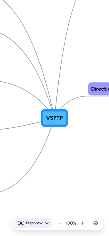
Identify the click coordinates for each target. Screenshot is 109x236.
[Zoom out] (59, 223)
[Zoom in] (83, 223)
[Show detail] (95, 223)
